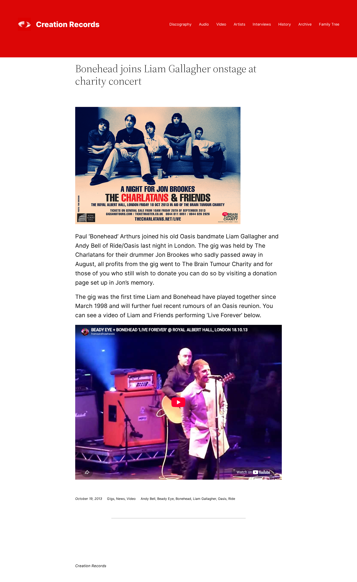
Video (131, 499)
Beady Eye (165, 499)
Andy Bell (148, 499)
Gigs (110, 499)
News (120, 499)
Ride (231, 499)
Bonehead (183, 499)
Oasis (222, 499)
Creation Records (68, 24)
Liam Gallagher (204, 499)
